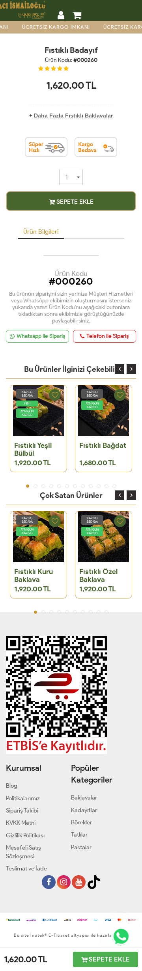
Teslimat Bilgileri (71, 248)
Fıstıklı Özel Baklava (98, 575)
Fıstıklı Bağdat (102, 445)
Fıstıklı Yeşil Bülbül (33, 449)
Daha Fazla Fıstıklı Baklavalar (73, 115)
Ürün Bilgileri (41, 231)
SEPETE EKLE (74, 201)
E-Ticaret (58, 935)
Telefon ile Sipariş (107, 336)
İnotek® (38, 935)
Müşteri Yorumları (94, 231)
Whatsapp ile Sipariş (41, 336)
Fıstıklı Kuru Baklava (33, 575)
